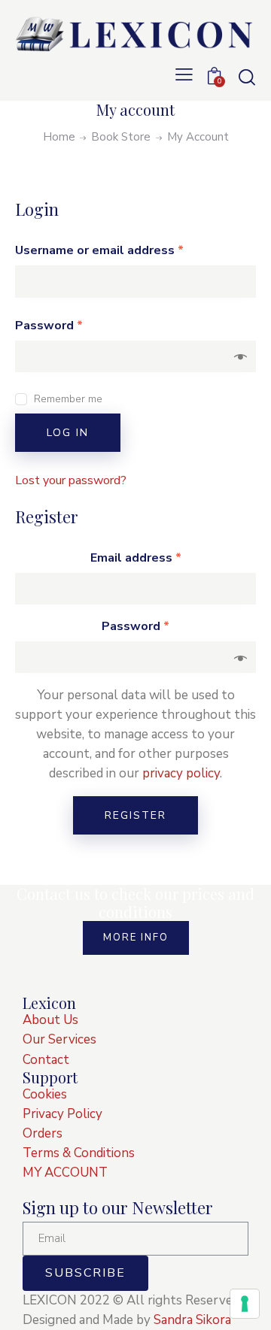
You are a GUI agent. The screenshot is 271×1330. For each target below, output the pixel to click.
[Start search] (246, 76)
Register (135, 815)
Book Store (121, 136)
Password (49, 325)
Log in (68, 433)
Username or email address (99, 250)
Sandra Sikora (192, 1319)
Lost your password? (70, 480)
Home (59, 137)
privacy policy (181, 773)
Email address (135, 558)
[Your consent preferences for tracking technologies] (244, 1303)
